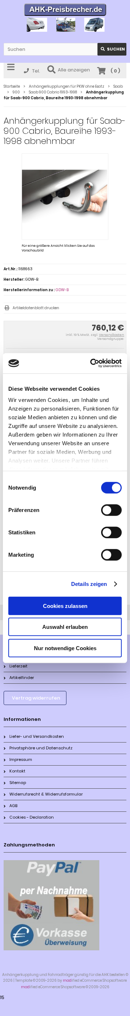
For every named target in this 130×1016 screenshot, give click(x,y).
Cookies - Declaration (31, 817)
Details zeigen (89, 584)
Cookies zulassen (65, 606)
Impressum (20, 759)
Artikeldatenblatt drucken (36, 308)
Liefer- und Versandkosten (36, 736)
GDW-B (62, 290)
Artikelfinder (21, 677)
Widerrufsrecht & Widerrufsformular (46, 794)
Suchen (112, 49)
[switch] (111, 510)
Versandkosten (111, 335)
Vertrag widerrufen (36, 698)
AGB (13, 806)
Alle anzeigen (74, 69)
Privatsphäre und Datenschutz (41, 748)
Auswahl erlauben (65, 627)
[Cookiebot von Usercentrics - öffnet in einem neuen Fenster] (92, 363)
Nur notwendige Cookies (65, 648)
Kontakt (17, 771)
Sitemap (17, 782)
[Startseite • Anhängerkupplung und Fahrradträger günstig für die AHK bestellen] (65, 11)
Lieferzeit (18, 666)
